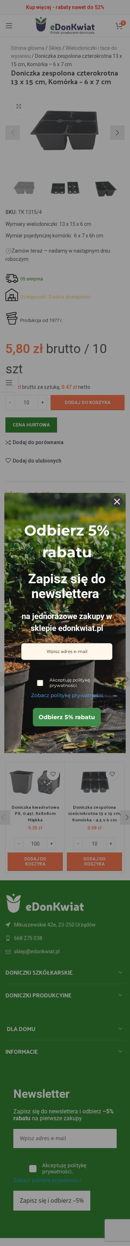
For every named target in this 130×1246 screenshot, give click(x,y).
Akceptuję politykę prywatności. (69, 683)
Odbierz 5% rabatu (67, 717)
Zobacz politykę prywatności (67, 695)
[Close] (117, 501)
